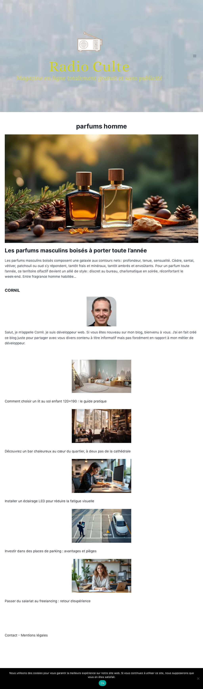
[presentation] (101, 188)
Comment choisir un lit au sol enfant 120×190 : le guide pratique (56, 401)
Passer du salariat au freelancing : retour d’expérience (48, 601)
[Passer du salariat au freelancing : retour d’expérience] (101, 576)
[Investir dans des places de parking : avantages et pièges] (101, 526)
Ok (102, 683)
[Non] (198, 679)
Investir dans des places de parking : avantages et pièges (51, 551)
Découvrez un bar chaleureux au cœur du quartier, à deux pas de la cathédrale (68, 451)
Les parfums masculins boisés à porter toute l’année (76, 250)
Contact (11, 635)
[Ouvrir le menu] (194, 56)
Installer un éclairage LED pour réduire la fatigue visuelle (49, 501)
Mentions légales (34, 635)
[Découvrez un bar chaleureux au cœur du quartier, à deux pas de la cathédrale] (101, 426)
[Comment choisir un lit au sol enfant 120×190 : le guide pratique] (101, 376)
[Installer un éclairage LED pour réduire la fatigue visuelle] (101, 476)
